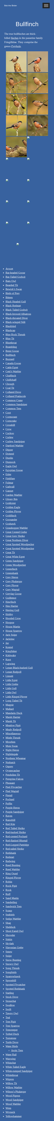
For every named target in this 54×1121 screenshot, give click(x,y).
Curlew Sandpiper (15, 441)
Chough (10, 383)
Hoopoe (10, 622)
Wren (8, 1108)
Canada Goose (13, 363)
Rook (8, 890)
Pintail (9, 795)
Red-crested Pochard (16, 836)
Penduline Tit (13, 774)
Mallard (10, 708)
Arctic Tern (17, 1050)
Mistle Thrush (13, 737)
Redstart (10, 857)
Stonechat (11, 1001)
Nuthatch (10, 762)
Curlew (9, 437)
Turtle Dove (12, 1042)
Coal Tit (10, 387)
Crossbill (10, 425)
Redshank (11, 852)
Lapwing (10, 663)
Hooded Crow (13, 618)
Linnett (9, 676)
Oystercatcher (13, 770)
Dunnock (11, 462)
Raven (9, 815)
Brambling (11, 346)
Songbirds (11, 972)
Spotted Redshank (15, 988)
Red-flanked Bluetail (16, 840)
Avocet (9, 268)
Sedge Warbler (13, 918)
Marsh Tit (11, 721)
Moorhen (10, 741)
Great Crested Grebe (16, 532)
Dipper (9, 449)
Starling (10, 992)
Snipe (9, 955)
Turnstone (11, 1038)
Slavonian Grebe (14, 947)
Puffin (9, 803)
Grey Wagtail (12, 589)
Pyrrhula (16, 46)
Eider (8, 474)
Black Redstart (13, 305)
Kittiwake (11, 655)
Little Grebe (12, 684)
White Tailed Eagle (16, 1066)
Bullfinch (11, 355)
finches (14, 38)
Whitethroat (12, 1075)
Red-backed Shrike (16, 832)
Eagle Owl (11, 466)
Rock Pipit (11, 885)
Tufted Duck (12, 1033)
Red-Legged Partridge (17, 844)
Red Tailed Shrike (15, 828)
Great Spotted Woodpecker (20, 544)
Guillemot (11, 597)
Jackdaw (10, 638)
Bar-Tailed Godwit (15, 276)
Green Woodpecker (16, 564)
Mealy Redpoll (13, 729)
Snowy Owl (12, 963)
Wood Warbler (13, 1103)
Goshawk (11, 523)
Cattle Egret (12, 367)
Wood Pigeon (13, 1095)
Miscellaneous (13, 733)
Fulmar (9, 482)
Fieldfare (10, 478)
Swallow (10, 1005)
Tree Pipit (11, 1021)
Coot (8, 412)
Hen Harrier (12, 606)
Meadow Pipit (13, 725)
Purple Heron (13, 807)
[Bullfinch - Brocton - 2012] (16, 83)
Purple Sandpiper (15, 811)
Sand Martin (12, 898)
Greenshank (12, 573)
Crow (8, 429)
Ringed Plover (13, 877)
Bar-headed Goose (15, 272)
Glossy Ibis (11, 499)
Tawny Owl (12, 1013)
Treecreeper (12, 1029)
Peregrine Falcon (14, 778)
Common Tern (13, 408)
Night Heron (12, 750)
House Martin (13, 626)
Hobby (9, 614)
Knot (8, 659)
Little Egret (11, 680)
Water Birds (12, 1046)
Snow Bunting (13, 959)
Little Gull (11, 688)
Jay (7, 643)
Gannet (9, 490)
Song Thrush (13, 968)
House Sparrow (14, 630)
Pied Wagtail (12, 791)
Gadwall (10, 486)
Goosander (11, 519)
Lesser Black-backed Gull (19, 667)
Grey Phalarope (14, 581)
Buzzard (10, 359)
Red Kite (10, 824)
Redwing (10, 861)
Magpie (10, 704)
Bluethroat (11, 342)
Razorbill (10, 820)
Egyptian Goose (14, 470)
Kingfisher (11, 651)
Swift (8, 1009)
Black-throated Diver (17, 318)
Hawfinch (11, 601)
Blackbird (11, 326)
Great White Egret (15, 556)
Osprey (9, 766)
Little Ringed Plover (16, 696)
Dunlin (9, 457)
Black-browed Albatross (18, 313)
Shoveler (10, 935)
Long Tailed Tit (14, 700)
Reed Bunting (13, 865)
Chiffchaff (11, 379)
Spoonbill (11, 980)
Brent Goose (12, 351)
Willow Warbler (14, 1087)
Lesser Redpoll (13, 671)
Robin (9, 881)
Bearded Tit (12, 285)
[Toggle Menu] (46, 5)
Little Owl (11, 692)
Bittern (9, 297)
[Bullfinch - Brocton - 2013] (16, 61)
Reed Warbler (13, 869)
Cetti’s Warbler (13, 371)
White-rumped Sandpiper (19, 1071)
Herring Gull (12, 610)
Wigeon (10, 1079)
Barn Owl (11, 281)
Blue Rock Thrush (15, 334)
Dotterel (10, 453)
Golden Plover (13, 511)
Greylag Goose (13, 593)
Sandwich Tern (14, 906)
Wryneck (10, 1112)
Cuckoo (10, 433)
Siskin (9, 939)
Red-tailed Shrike (15, 848)
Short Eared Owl (14, 931)
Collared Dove (13, 392)
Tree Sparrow (13, 1025)
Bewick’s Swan (14, 289)
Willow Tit (11, 1083)
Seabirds (10, 914)
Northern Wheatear (16, 758)
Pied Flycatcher (14, 787)
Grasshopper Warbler (17, 527)
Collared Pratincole (16, 396)
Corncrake (11, 420)
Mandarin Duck (14, 713)
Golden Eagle (13, 507)
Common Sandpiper (16, 404)
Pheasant (10, 782)
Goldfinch (11, 515)
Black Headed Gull (16, 301)
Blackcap (10, 330)
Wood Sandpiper (14, 1099)
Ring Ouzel (12, 873)
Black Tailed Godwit (17, 309)
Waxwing (11, 1058)
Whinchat (11, 1062)
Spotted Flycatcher (15, 984)
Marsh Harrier (13, 717)
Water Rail (11, 1054)
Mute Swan (12, 746)
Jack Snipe (11, 634)
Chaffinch (11, 375)
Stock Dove (12, 996)
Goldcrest (11, 503)
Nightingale (12, 754)
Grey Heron (12, 577)
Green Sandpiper (14, 560)
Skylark (10, 943)
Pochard (10, 799)
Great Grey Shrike (15, 536)
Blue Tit (10, 338)
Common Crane (14, 400)
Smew (9, 951)
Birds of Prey (13, 293)
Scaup (9, 910)
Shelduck (11, 927)
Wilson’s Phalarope (16, 1091)
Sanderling (11, 902)
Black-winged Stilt (15, 322)
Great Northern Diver (17, 540)
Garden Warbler (14, 494)
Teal (8, 1017)
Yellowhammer (14, 1116)
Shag (8, 922)
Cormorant (11, 416)
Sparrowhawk (13, 976)
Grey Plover (12, 585)
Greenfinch (11, 568)
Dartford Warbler (14, 445)
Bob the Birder (10, 5)
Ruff (8, 894)
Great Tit (10, 552)
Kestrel (9, 647)
